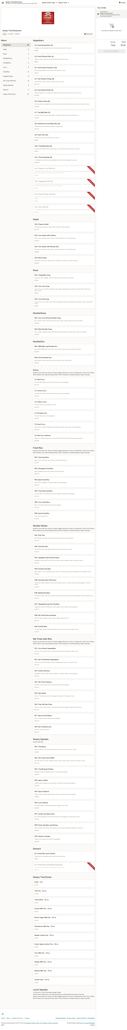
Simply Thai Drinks (16, 94)
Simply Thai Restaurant (14, 2)
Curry (16, 67)
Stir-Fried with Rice (16, 81)
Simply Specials (16, 85)
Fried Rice (16, 72)
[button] (64, 48)
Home (3, 1018)
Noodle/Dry (16, 63)
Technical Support (61, 1018)
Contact (27, 1018)
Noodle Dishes (16, 76)
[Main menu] (3, 3)
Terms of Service (81, 1018)
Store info (89, 34)
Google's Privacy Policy (33, 1023)
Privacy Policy (71, 1018)
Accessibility (91, 1018)
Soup (16, 54)
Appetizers (16, 45)
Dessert (16, 90)
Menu (8, 1018)
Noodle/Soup (16, 58)
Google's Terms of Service (50, 1023)
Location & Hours (17, 1018)
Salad (16, 49)
